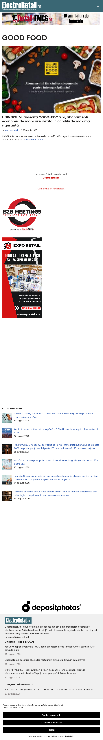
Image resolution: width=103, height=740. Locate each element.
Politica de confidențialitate (39, 736)
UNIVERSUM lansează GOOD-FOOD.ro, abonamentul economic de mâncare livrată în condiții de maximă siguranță (46, 121)
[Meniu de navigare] (98, 6)
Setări (52, 730)
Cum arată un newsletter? (51, 188)
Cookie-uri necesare (51, 722)
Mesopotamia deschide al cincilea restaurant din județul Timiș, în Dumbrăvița (45, 660)
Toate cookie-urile (51, 715)
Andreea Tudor (12, 130)
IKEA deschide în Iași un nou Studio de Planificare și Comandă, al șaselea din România (49, 689)
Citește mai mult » (33, 139)
